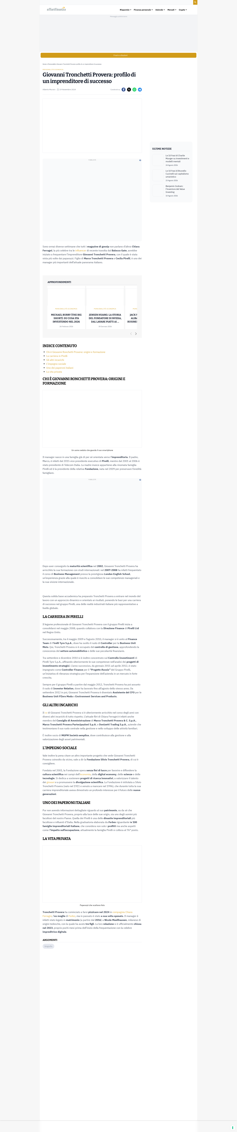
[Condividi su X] (129, 90)
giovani (51, 782)
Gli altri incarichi (55, 360)
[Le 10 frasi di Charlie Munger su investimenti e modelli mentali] (158, 160)
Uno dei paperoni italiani (59, 367)
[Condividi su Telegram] (140, 90)
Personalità (51, 64)
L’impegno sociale (56, 363)
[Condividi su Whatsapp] (134, 90)
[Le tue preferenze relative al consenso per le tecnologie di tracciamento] (232, 1127)
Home (45, 64)
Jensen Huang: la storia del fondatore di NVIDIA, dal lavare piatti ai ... (105, 318)
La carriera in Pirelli (56, 356)
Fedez (72, 916)
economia (85, 774)
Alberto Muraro (49, 89)
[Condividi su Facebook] (124, 90)
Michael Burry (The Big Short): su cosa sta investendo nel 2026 (66, 318)
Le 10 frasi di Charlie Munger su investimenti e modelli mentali (177, 158)
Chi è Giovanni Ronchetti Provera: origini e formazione (75, 352)
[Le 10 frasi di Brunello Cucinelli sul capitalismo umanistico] (158, 175)
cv (46, 712)
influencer (80, 250)
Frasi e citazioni (121, 55)
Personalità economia (53, 69)
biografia (48, 946)
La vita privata (54, 371)
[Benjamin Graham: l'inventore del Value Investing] (158, 191)
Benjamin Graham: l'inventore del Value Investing (175, 189)
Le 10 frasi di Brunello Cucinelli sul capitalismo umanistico (177, 173)
